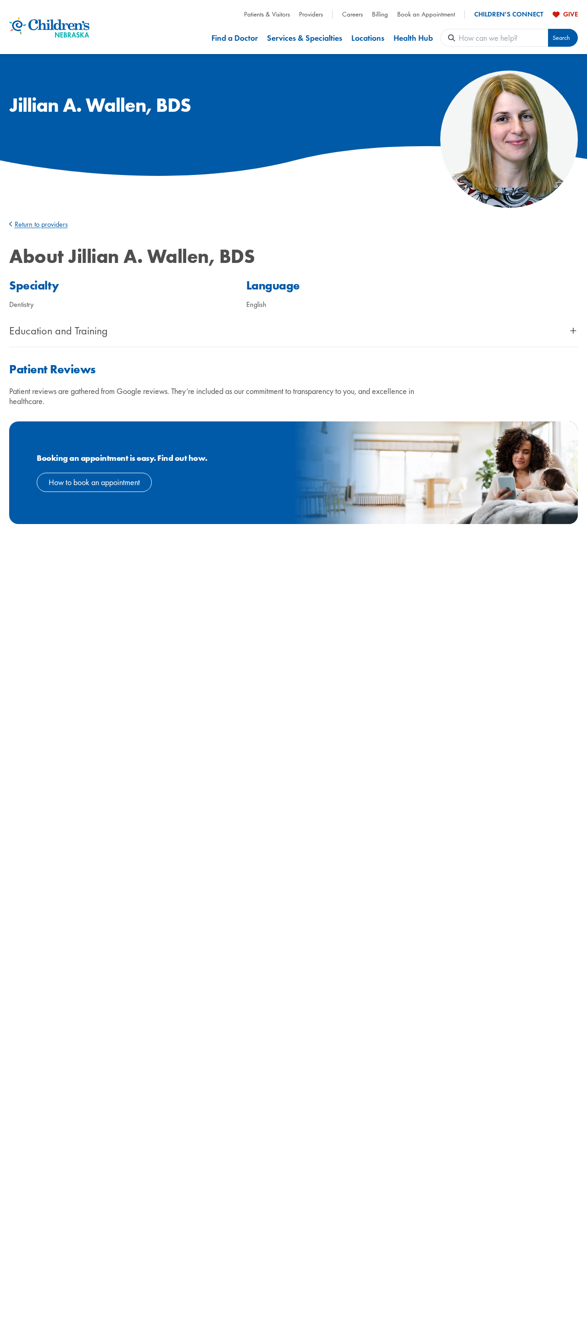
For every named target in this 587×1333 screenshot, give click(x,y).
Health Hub (413, 38)
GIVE (570, 14)
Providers (311, 14)
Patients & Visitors (267, 14)
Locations (367, 38)
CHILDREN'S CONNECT (508, 14)
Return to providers (41, 224)
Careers (352, 14)
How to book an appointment (94, 482)
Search (561, 38)
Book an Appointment (426, 14)
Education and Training (58, 331)
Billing (380, 14)
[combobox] (503, 38)
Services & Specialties (304, 38)
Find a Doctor (234, 38)
